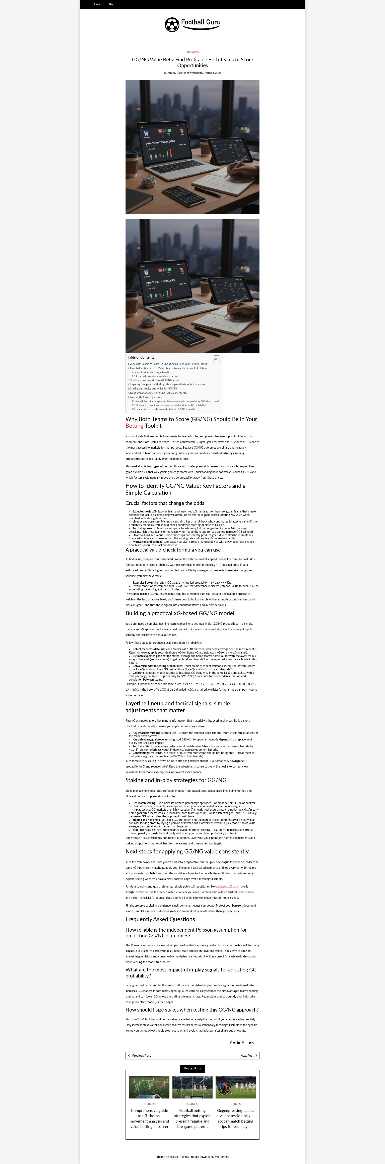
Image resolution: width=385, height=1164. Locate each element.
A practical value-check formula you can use (157, 376)
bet (238, 867)
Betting (135, 426)
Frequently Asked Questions (146, 397)
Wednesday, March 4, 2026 (205, 73)
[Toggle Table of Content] (214, 358)
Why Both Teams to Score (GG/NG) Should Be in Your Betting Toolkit (168, 364)
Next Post (246, 1055)
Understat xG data (226, 886)
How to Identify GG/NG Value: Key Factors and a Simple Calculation (168, 368)
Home (97, 4)
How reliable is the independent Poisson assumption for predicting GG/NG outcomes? (177, 401)
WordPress (222, 1157)
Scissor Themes (179, 1157)
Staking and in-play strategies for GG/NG (153, 388)
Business (192, 52)
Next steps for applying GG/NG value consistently (158, 393)
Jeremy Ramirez (177, 73)
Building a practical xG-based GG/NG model (154, 380)
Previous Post (141, 1055)
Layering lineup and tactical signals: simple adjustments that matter (168, 384)
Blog (111, 4)
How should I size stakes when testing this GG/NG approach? (166, 409)
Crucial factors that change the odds (152, 372)
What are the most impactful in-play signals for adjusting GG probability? (171, 405)
